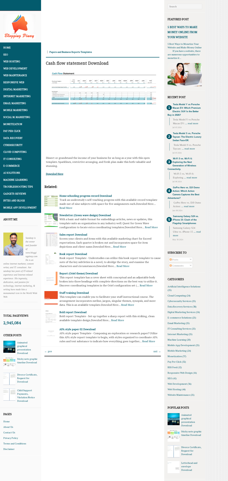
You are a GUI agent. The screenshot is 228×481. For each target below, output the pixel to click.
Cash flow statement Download (77, 63)
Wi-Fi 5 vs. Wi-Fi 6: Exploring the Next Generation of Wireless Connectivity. (182, 163)
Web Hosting (11, 61)
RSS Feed (172, 367)
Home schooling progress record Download (85, 196)
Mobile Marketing (15, 110)
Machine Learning (15, 179)
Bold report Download (72, 312)
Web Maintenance (15, 75)
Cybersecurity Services (179, 301)
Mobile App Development (20, 207)
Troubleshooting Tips (18, 186)
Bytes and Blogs (14, 200)
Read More (65, 208)
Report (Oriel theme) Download (78, 273)
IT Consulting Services (179, 328)
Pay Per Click (11, 131)
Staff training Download (74, 293)
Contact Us (9, 432)
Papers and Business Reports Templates (70, 52)
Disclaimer (9, 449)
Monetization (12, 124)
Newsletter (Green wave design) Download (85, 215)
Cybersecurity (13, 145)
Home (7, 47)
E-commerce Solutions (180, 317)
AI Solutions (11, 172)
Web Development (15, 68)
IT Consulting (12, 159)
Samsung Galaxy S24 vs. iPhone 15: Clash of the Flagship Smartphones (186, 220)
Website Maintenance (179, 394)
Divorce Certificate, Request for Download (27, 378)
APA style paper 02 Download (77, 329)
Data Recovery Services (180, 306)
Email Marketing (14, 103)
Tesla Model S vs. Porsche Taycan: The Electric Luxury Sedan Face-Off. (187, 137)
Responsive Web (13, 82)
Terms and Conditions (14, 443)
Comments (178, 265)
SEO (5, 54)
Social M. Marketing (16, 117)
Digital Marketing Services (181, 312)
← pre (48, 351)
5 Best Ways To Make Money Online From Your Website (182, 32)
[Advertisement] (102, 23)
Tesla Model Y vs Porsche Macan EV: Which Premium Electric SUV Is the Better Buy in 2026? (184, 109)
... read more (191, 123)
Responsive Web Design (180, 372)
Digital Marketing (15, 89)
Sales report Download (73, 234)
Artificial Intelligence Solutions (184, 286)
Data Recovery (13, 138)
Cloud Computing (15, 151)
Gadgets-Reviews (14, 193)
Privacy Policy (10, 438)
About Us (8, 427)
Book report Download (73, 254)
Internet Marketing (17, 96)
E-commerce (11, 165)
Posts (175, 259)
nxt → (157, 351)
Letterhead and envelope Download (189, 466)
